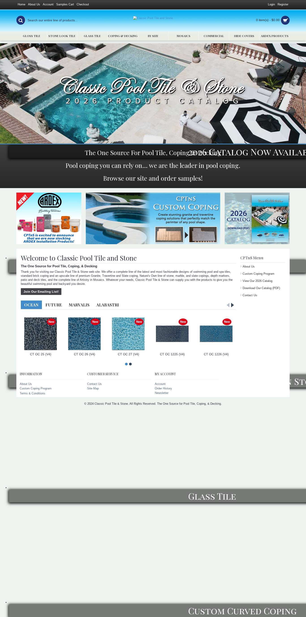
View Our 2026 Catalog (257, 281)
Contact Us (250, 295)
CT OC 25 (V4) (40, 354)
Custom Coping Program (258, 273)
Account (160, 384)
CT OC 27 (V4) (128, 354)
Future (53, 304)
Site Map (93, 388)
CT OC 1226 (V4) (216, 354)
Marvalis (79, 304)
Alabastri (107, 304)
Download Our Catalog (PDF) (261, 288)
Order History (163, 388)
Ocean (31, 304)
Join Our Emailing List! (41, 291)
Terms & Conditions (32, 393)
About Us (249, 266)
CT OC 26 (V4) (84, 354)
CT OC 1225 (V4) (172, 354)
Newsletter (161, 393)
